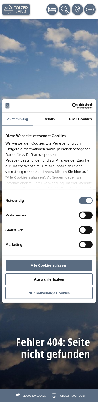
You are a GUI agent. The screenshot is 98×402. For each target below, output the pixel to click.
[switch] (86, 215)
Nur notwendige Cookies (49, 293)
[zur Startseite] (16, 9)
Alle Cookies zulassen (49, 265)
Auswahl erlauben (49, 279)
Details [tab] (49, 119)
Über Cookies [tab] (80, 119)
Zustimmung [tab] (17, 119)
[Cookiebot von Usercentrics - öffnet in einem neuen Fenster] (72, 106)
